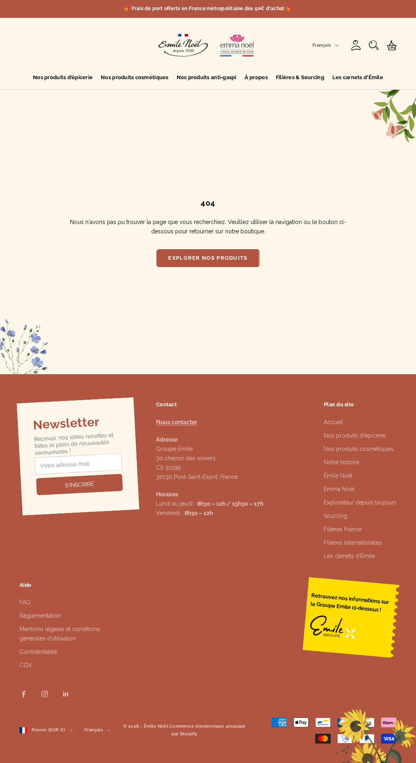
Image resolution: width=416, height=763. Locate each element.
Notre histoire (341, 462)
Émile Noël (338, 475)
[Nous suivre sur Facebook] (24, 694)
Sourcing (335, 516)
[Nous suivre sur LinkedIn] (66, 694)
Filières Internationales (353, 542)
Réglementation (40, 615)
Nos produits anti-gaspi (206, 77)
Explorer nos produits (207, 258)
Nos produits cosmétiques (134, 77)
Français (321, 45)
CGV (26, 665)
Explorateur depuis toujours (360, 502)
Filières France (343, 529)
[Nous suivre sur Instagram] (45, 694)
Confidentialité (38, 652)
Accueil (333, 422)
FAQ (25, 602)
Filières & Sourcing (300, 77)
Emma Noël (339, 489)
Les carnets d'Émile (357, 77)
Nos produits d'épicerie (63, 77)
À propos (256, 77)
